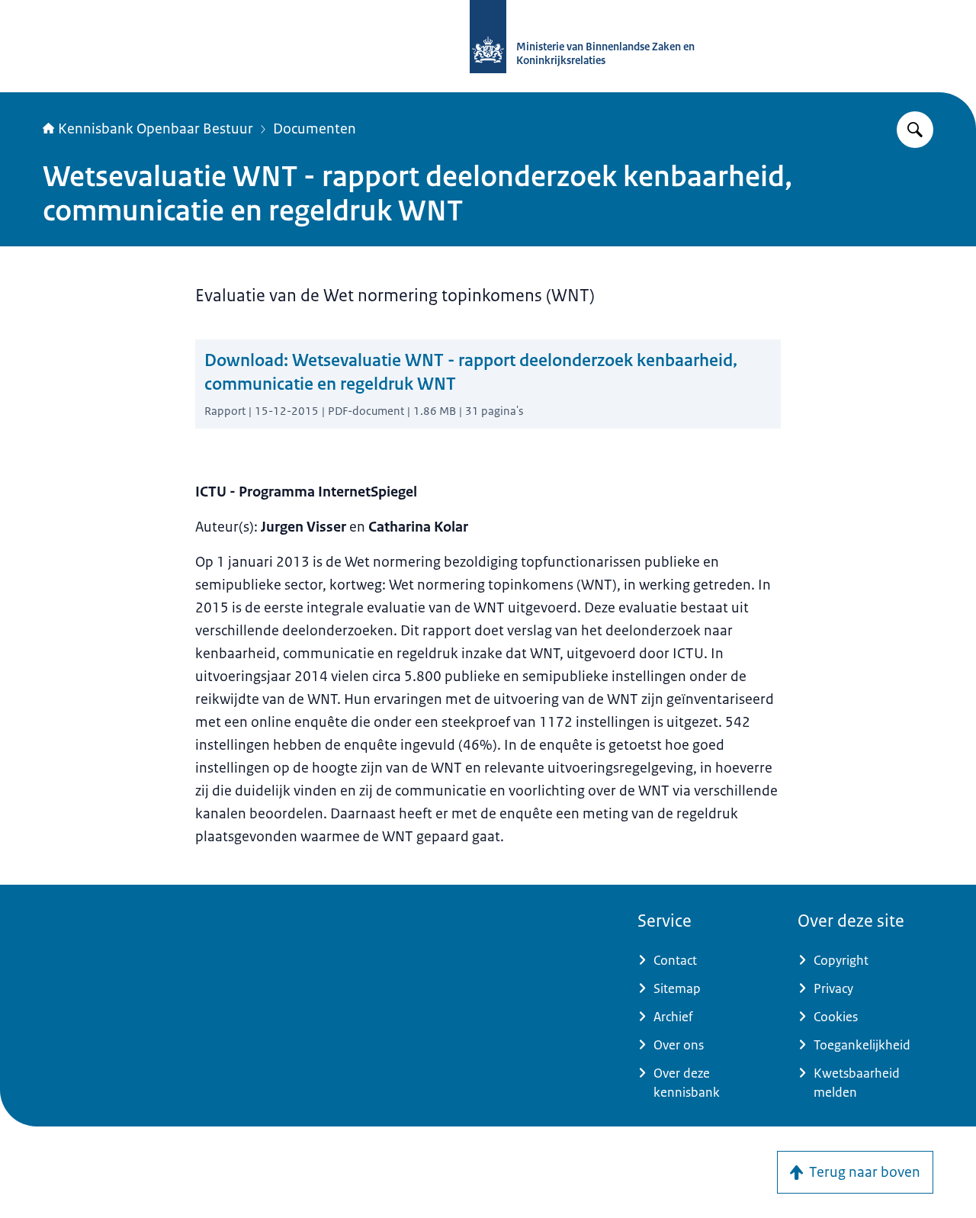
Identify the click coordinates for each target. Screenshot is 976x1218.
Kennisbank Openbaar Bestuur (155, 129)
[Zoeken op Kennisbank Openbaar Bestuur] (915, 129)
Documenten (314, 129)
